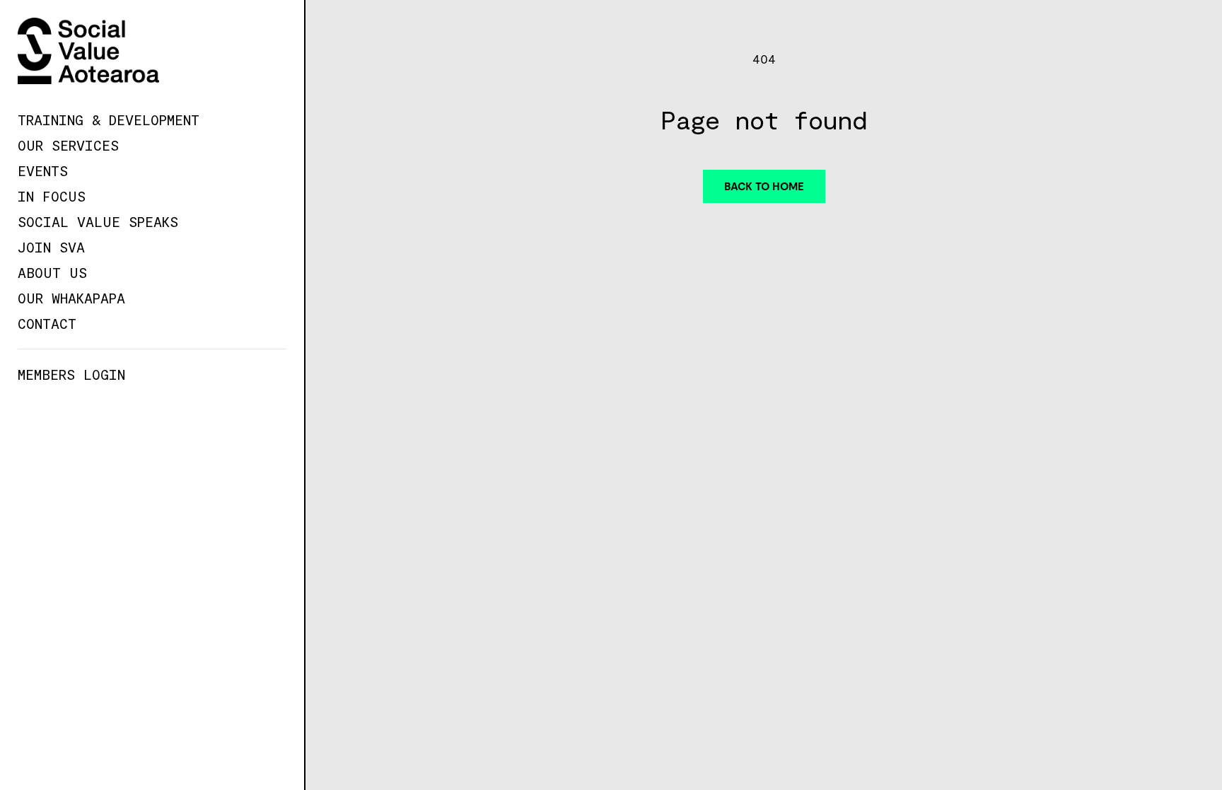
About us (52, 272)
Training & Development (108, 119)
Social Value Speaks (98, 221)
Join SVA (51, 246)
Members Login (71, 374)
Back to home (764, 186)
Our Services (68, 144)
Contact (47, 323)
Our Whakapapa (71, 297)
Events (43, 170)
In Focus (52, 195)
